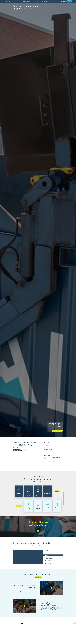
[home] (8, 1)
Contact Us (69, 1)
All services (57, 491)
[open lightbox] (38, 531)
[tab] (53, 550)
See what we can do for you (57, 430)
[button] (25, 1)
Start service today (17, 450)
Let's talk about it (38, 577)
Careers (45, 1)
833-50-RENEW (62, 1)
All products (19, 505)
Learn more (18, 559)
